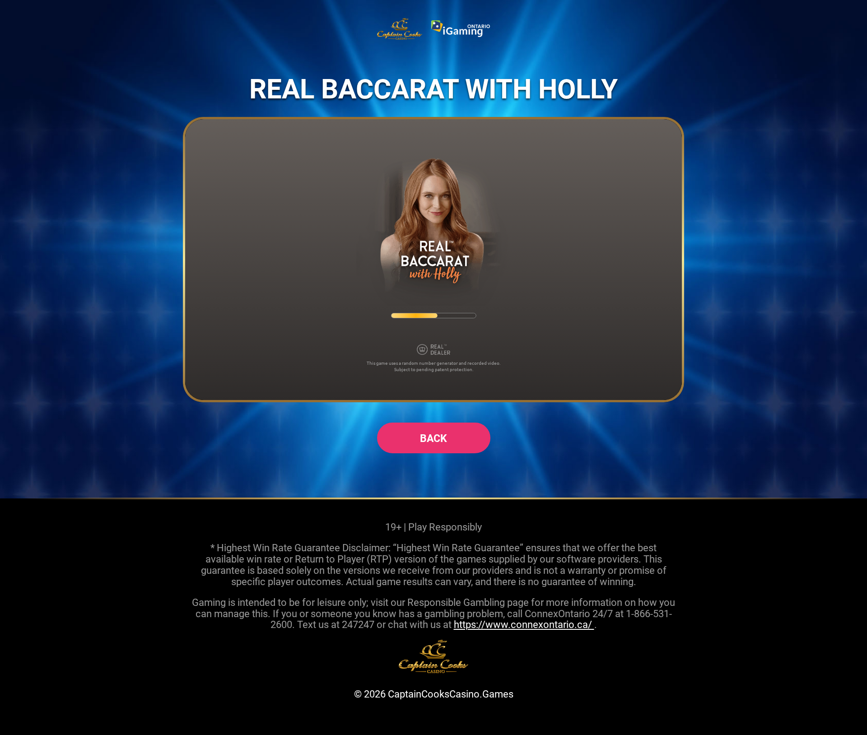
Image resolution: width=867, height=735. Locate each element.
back (433, 438)
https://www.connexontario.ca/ (524, 624)
